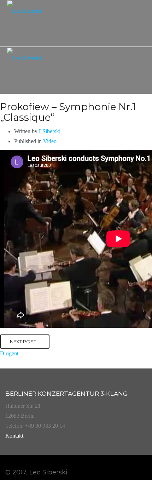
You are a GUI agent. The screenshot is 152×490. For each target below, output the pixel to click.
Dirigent (9, 353)
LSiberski (49, 131)
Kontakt (14, 436)
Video (50, 141)
